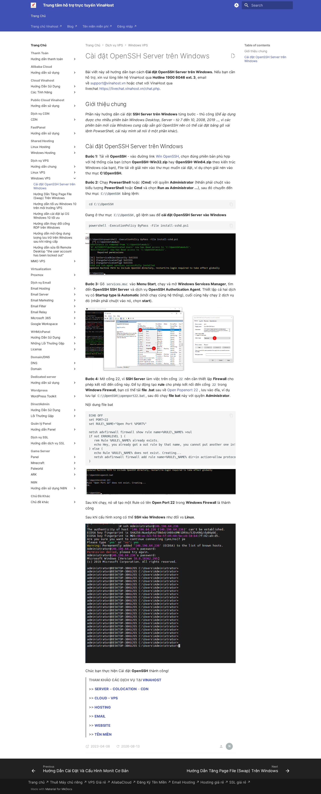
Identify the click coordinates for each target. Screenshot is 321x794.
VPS (114, 698)
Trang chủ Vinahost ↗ (46, 26)
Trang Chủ (38, 16)
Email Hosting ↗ (185, 782)
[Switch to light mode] (236, 5)
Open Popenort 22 (182, 390)
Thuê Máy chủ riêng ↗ (68, 782)
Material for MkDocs (58, 789)
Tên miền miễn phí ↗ (97, 26)
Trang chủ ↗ (38, 782)
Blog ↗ (72, 26)
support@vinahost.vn (108, 83)
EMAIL (100, 716)
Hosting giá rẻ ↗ (214, 782)
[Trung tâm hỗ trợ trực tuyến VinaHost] (33, 5)
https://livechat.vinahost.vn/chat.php (129, 88)
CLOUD (101, 698)
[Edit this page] (233, 56)
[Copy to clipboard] (231, 204)
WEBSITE (102, 725)
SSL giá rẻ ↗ (239, 782)
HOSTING (103, 707)
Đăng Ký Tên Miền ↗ (154, 782)
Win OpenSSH (167, 156)
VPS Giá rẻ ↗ (99, 782)
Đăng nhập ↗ (127, 26)
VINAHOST (152, 680)
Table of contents (257, 45)
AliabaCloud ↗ (123, 782)
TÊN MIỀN (103, 734)
